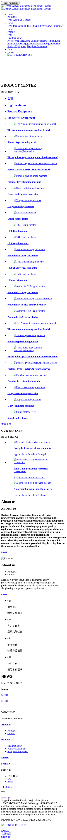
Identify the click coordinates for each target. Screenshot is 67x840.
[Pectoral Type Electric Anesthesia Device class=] (35, 362)
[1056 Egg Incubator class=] (25, 225)
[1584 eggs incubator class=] (25, 274)
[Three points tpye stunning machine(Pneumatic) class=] (37, 350)
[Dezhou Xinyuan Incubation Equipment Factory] (33, 7)
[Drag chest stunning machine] (29, 188)
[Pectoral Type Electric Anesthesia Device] (35, 163)
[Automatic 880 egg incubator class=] (29, 249)
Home (10, 14)
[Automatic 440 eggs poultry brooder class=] (33, 298)
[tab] (36, 98)
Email (10, 781)
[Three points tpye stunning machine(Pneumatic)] (37, 151)
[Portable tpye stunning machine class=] (30, 375)
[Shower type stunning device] (29, 136)
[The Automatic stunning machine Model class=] (35, 323)
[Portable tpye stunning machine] (30, 175)
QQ (9, 778)
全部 (9, 19)
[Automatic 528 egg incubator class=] (29, 286)
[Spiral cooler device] (25, 212)
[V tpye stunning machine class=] (27, 399)
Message (5, 797)
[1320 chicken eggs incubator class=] (29, 261)
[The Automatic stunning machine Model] (35, 124)
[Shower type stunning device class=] (29, 335)
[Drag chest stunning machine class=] (29, 387)
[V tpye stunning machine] (27, 200)
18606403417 (8, 787)
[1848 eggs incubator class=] (25, 237)
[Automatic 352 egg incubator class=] (29, 311)
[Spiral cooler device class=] (25, 412)
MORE (4, 552)
